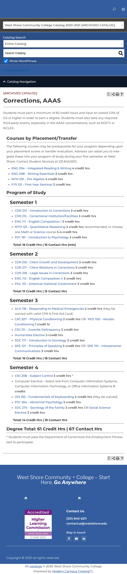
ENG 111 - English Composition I (38, 221)
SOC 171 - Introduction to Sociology (40, 340)
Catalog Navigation (21, 81)
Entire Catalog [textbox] (15, 44)
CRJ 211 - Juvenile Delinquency (37, 329)
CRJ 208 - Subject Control (34, 376)
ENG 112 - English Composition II (39, 278)
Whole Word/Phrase (23, 61)
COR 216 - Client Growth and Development (46, 262)
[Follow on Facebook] (69, 538)
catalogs (35, 566)
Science (39, 232)
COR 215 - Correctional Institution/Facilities (46, 216)
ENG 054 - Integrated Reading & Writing (41, 168)
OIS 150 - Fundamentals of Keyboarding (44, 397)
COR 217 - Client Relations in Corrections (45, 267)
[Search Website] (114, 9)
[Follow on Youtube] (76, 538)
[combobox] (63, 25)
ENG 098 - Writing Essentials (32, 174)
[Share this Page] (113, 94)
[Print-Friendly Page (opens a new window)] (117, 94)
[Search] (121, 53)
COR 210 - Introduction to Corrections (42, 210)
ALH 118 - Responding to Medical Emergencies (49, 309)
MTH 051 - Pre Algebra (27, 179)
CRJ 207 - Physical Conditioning (38, 319)
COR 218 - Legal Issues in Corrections (42, 273)
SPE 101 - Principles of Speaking (38, 346)
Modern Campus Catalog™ (72, 571)
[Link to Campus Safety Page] (96, 497)
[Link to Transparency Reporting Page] (43, 497)
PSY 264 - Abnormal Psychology (39, 402)
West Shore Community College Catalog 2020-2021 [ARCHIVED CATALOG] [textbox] (60, 25)
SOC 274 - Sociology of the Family (40, 408)
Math (25, 232)
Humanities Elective (30, 335)
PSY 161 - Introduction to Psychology (42, 237)
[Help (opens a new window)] (122, 94)
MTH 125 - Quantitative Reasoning (40, 227)
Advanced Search (16, 70)
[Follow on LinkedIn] (83, 538)
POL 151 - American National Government (46, 284)
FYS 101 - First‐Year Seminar (31, 184)
